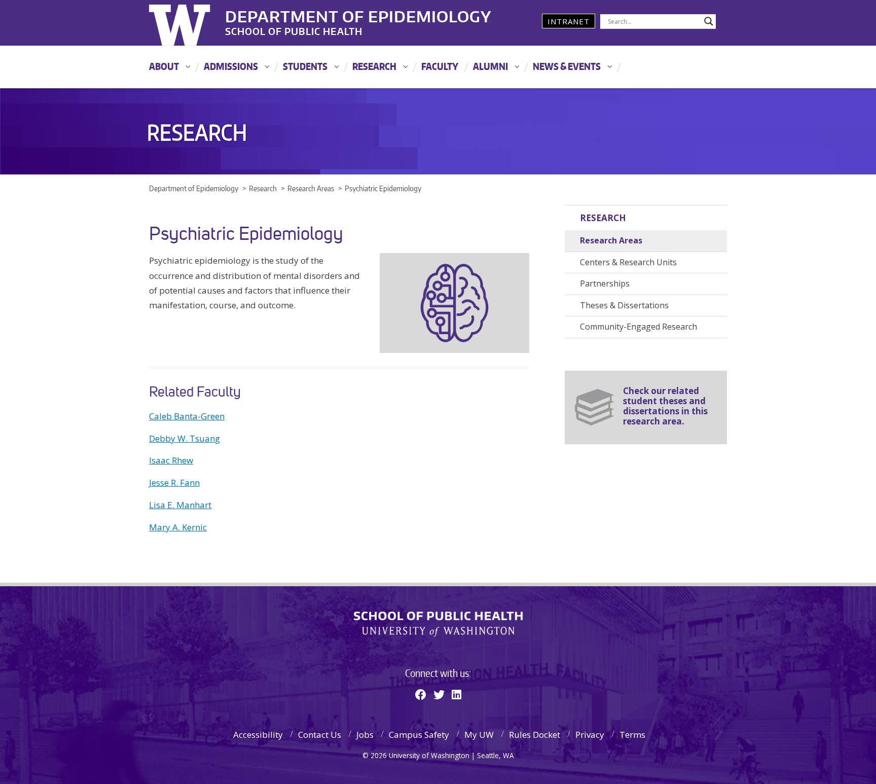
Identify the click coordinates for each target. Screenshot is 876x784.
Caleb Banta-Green (187, 416)
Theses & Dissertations (624, 305)
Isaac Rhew (171, 460)
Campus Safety (419, 734)
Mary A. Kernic (178, 527)
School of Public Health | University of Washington (438, 624)
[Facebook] (420, 694)
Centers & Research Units (628, 262)
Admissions (231, 66)
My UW (479, 734)
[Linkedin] (456, 694)
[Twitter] (439, 694)
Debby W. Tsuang (184, 438)
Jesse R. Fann (174, 482)
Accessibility (258, 734)
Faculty (439, 66)
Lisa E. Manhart (180, 505)
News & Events (567, 66)
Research (374, 66)
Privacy (589, 734)
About (164, 66)
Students (305, 66)
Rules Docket (534, 734)
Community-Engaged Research (638, 326)
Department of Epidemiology (358, 15)
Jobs (365, 734)
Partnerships (605, 283)
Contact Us (319, 734)
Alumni (490, 66)
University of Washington (190, 23)
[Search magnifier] (709, 21)
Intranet (569, 21)
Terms (632, 734)
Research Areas (611, 240)
